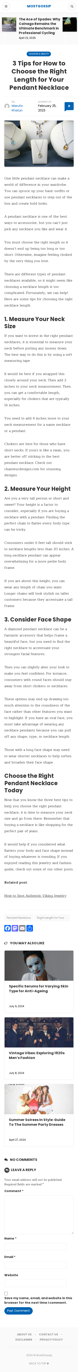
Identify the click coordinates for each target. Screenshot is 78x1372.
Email (9, 1257)
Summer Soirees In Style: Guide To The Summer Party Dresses (37, 1122)
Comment (13, 1191)
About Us (24, 1334)
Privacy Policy (51, 1339)
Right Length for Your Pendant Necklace (53, 918)
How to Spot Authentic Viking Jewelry (35, 896)
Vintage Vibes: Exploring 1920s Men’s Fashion (37, 1055)
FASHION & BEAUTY (39, 53)
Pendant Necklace (19, 918)
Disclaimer (23, 1339)
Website (11, 1275)
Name (10, 1238)
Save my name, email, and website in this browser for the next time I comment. (38, 1300)
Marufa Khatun (17, 108)
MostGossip (44, 1355)
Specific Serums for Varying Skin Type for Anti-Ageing (38, 989)
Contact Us (48, 1334)
